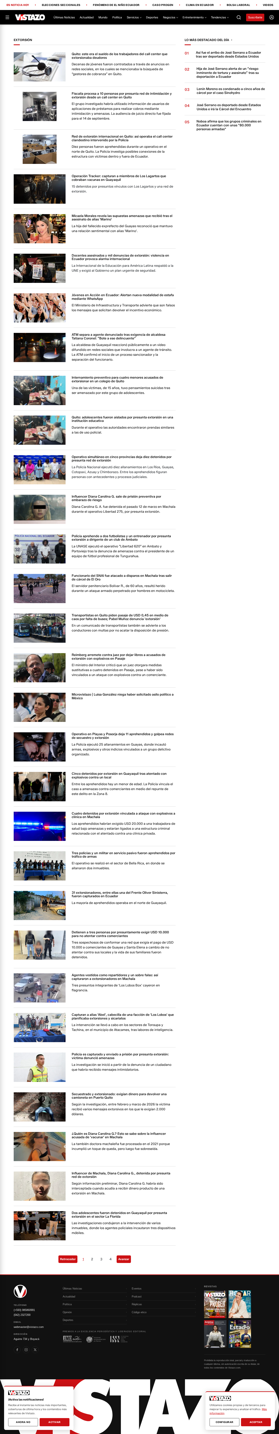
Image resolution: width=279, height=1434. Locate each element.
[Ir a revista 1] (215, 1304)
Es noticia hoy (18, 5)
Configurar (224, 1422)
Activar (54, 1422)
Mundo (102, 17)
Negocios (169, 17)
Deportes (152, 17)
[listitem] (17, 1349)
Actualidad (87, 17)
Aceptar (256, 1422)
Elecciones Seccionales (61, 5)
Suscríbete (255, 17)
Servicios (133, 17)
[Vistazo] (30, 17)
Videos (268, 5)
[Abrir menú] (7, 17)
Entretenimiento (193, 17)
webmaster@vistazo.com (29, 1326)
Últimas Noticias (64, 17)
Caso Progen (162, 5)
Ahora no (23, 1422)
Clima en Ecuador (200, 5)
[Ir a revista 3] (215, 1334)
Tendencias (218, 17)
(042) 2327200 (22, 1314)
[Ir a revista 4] (240, 1334)
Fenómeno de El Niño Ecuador (116, 5)
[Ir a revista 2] (240, 1304)
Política (117, 17)
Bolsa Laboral (238, 5)
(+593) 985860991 (24, 1310)
